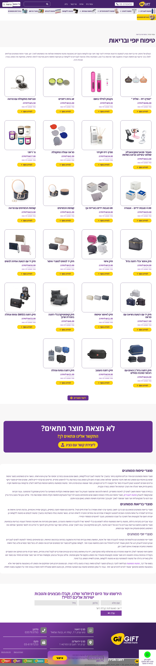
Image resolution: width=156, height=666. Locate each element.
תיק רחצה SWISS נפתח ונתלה (20, 314)
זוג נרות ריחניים (66, 99)
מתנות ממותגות (133, 563)
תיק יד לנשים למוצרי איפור (60, 261)
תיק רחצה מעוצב (104, 370)
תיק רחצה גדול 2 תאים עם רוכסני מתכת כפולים (138, 371)
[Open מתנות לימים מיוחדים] (98, 11)
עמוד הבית (151, 34)
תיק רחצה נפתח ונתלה (62, 370)
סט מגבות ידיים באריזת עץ (99, 208)
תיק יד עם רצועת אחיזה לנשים (20, 261)
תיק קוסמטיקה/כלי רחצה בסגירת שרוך (61, 316)
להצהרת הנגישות (79, 658)
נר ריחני (32, 152)
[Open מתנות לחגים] (121, 11)
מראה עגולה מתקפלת (63, 152)
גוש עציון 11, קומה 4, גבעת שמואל (68, 630)
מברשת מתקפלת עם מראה (22, 99)
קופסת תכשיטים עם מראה (22, 208)
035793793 (31, 632)
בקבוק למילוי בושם (103, 99)
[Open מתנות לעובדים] (139, 11)
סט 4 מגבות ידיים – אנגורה (137, 208)
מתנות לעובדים (130, 494)
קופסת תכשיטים (66, 208)
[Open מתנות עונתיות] (80, 11)
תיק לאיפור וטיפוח (103, 314)
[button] (14, 4)
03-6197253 (31, 643)
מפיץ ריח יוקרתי (105, 152)
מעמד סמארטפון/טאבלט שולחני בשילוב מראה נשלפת (136, 153)
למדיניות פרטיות (95, 658)
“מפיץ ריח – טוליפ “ (141, 99)
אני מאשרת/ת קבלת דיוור (108, 608)
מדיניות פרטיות (6, 652)
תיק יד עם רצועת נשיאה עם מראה (137, 316)
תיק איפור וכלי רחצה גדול (138, 261)
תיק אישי (108, 261)
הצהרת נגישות (18, 652)
